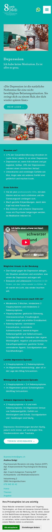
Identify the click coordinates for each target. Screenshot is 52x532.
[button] (47, 10)
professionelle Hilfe (27, 192)
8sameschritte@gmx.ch (14, 457)
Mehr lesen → (15, 107)
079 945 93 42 (10, 484)
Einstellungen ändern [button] (31, 527)
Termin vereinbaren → (21, 441)
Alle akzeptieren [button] (11, 527)
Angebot (7, 496)
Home (6, 489)
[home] (10, 9)
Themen (7, 492)
